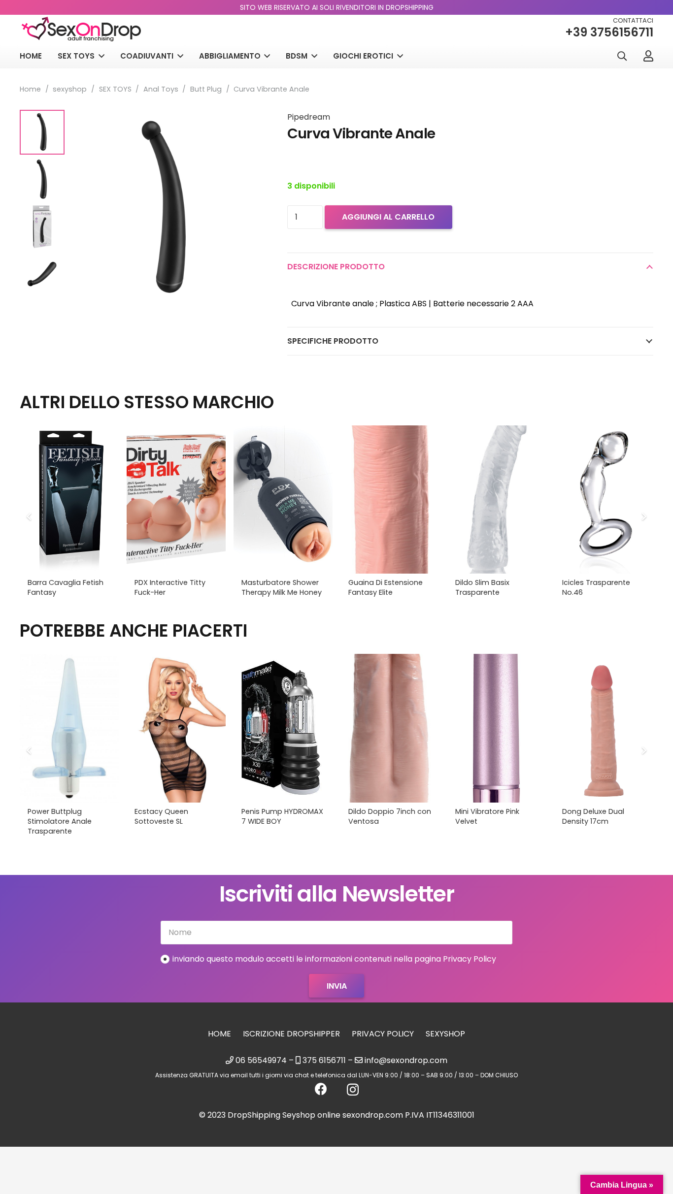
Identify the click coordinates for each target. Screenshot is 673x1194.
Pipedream (308, 117)
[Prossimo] (643, 516)
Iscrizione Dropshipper (291, 1033)
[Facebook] (321, 1089)
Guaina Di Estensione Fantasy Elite (385, 587)
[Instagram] (353, 1090)
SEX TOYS (115, 89)
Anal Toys (160, 89)
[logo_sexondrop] (81, 29)
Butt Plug (206, 89)
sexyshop (70, 89)
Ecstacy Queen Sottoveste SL (161, 816)
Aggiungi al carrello (388, 217)
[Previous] (29, 516)
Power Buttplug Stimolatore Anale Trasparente (60, 821)
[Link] (648, 56)
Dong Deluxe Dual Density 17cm (593, 816)
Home (30, 89)
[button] (621, 56)
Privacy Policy (383, 1033)
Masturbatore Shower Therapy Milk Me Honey (281, 587)
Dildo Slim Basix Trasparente (482, 587)
